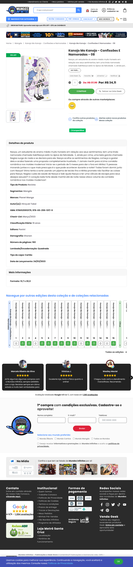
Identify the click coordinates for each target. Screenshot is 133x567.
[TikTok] (113, 1)
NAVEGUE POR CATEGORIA (22, 19)
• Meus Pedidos (44, 513)
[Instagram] (109, 1)
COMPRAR (81, 91)
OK (118, 561)
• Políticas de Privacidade (49, 497)
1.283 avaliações (90, 394)
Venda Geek (109, 517)
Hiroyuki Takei (29, 203)
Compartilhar (78, 130)
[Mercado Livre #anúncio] (72, 105)
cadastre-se (113, 11)
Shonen (28, 235)
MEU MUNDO (104, 19)
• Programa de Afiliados (49, 523)
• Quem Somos (44, 491)
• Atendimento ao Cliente (37, 2)
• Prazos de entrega (47, 507)
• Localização (43, 535)
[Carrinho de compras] (125, 9)
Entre (109, 9)
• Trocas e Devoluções (48, 510)
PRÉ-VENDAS (73, 19)
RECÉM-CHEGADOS (57, 19)
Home (9, 43)
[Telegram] (122, 1)
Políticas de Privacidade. (60, 563)
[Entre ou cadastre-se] (104, 10)
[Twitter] (116, 1)
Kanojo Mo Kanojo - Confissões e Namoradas (45, 43)
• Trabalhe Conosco (47, 494)
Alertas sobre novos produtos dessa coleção (112, 119)
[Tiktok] (119, 504)
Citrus (120, 324)
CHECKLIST (88, 19)
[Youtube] (119, 1)
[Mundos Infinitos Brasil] (17, 9)
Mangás (18, 43)
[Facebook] (106, 1)
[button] (131, 378)
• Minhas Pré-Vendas (47, 516)
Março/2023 (29, 216)
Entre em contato (114, 525)
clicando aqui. (13, 496)
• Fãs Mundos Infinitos (96, 2)
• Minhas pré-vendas (75, 2)
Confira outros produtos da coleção (84, 119)
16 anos (36, 223)
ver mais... (75, 70)
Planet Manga (26, 197)
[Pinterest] (126, 1)
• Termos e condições (48, 504)
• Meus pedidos (57, 2)
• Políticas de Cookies (48, 501)
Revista (32, 184)
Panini (22, 229)
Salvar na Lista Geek (112, 91)
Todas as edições (114, 352)
